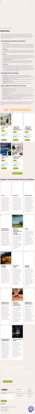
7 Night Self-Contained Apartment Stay (17, 128)
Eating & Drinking (3, 266)
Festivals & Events (16, 266)
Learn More (4, 168)
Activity (5, 28)
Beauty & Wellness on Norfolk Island (17, 304)
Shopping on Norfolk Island (28, 303)
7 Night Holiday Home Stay (17, 157)
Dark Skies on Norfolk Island (5, 229)
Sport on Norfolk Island (17, 340)
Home (1, 28)
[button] (31, 1)
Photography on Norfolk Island (5, 340)
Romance (15, 195)
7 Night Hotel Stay (4, 157)
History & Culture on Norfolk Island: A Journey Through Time (17, 231)
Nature (26, 229)
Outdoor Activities (27, 266)
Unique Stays (28, 195)
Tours (2, 195)
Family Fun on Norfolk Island (5, 303)
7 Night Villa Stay (4, 127)
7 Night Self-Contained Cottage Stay (28, 128)
